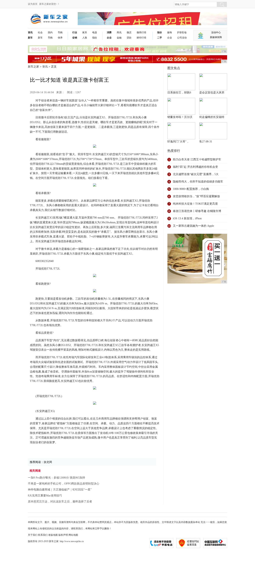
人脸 (84, 37)
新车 (30, 37)
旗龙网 (48, 462)
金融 (119, 37)
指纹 (94, 37)
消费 (109, 32)
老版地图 (53, 535)
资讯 (30, 32)
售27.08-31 (205, 141)
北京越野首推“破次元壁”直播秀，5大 (196, 174)
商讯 (119, 32)
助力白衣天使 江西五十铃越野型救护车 (197, 159)
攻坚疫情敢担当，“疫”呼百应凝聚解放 (196, 196)
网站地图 (73, 535)
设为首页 (32, 4)
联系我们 (43, 535)
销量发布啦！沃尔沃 (179, 117)
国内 (50, 32)
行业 (74, 32)
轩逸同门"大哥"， (178, 141)
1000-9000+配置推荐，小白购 (191, 188)
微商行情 (141, 32)
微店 (129, 32)
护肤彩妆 (182, 32)
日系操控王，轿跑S (179, 92)
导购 (50, 37)
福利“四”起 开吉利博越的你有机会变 (195, 166)
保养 (60, 37)
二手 (159, 37)
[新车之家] (49, 15)
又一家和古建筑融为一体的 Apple (193, 225)
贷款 (129, 37)
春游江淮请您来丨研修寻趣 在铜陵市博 (197, 211)
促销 (74, 37)
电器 (94, 32)
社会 (40, 32)
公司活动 (182, 37)
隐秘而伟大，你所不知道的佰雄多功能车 (198, 181)
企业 (109, 37)
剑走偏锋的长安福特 (211, 117)
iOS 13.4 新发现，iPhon (187, 218)
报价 (159, 32)
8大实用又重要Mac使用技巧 (45, 495)
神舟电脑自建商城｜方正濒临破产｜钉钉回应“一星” (60, 489)
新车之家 (33, 66)
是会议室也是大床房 (211, 92)
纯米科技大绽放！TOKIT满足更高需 (195, 203)
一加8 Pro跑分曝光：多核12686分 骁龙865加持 (56, 477)
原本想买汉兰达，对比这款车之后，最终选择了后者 (60, 501)
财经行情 (141, 37)
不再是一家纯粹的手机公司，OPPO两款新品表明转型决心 (63, 483)
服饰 (169, 32)
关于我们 (32, 535)
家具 (84, 32)
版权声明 (63, 535)
